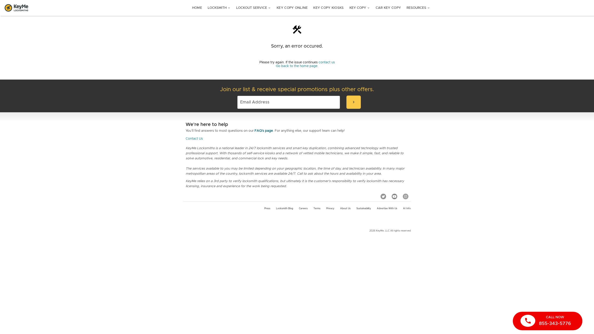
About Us (345, 208)
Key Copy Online (292, 8)
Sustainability (363, 208)
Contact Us (194, 138)
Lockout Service (253, 8)
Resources (418, 8)
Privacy (330, 208)
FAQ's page (264, 130)
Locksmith (219, 8)
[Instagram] (405, 196)
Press (267, 208)
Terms (316, 208)
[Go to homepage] (16, 8)
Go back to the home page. (297, 66)
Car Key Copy (388, 8)
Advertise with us (387, 208)
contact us (327, 62)
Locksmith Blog (284, 208)
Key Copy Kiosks (328, 8)
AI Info (407, 208)
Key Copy (359, 8)
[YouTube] (394, 196)
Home (197, 8)
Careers (303, 208)
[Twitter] (383, 196)
